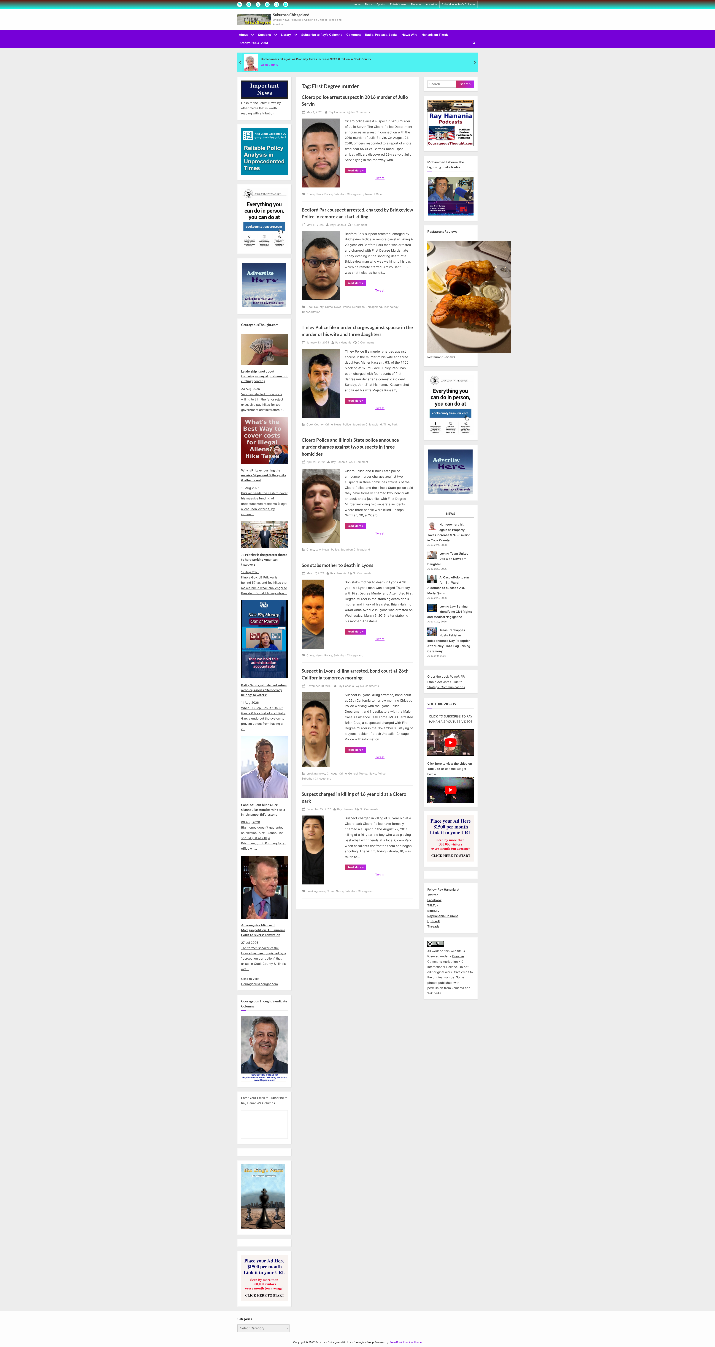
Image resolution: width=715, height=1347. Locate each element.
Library (286, 35)
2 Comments (366, 343)
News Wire (409, 35)
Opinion (380, 4)
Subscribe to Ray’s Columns (458, 4)
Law (318, 549)
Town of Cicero (374, 194)
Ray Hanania (337, 112)
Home (356, 4)
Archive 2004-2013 (253, 43)
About (243, 35)
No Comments (360, 112)
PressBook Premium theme (406, 1342)
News (368, 4)
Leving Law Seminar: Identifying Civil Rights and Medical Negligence (449, 612)
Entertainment (398, 4)
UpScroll (433, 921)
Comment (353, 35)
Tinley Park (390, 424)
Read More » (356, 171)
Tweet (379, 178)
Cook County (269, 64)
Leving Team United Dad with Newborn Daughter (447, 559)
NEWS (450, 513)
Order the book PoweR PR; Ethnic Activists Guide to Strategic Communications (446, 682)
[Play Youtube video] (450, 742)
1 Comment (359, 225)
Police (328, 194)
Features (416, 4)
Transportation (311, 311)
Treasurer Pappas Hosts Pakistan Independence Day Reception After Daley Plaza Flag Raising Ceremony (449, 640)
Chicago (332, 773)
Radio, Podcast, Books (381, 35)
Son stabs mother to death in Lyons (337, 565)
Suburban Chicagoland (291, 14)
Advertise (431, 4)
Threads (433, 926)
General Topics (357, 773)
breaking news (315, 773)
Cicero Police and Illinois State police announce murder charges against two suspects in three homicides (350, 446)
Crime (310, 194)
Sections (264, 35)
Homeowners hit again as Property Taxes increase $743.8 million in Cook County (316, 59)
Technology (390, 306)
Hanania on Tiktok (435, 35)
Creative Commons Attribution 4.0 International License (445, 961)
